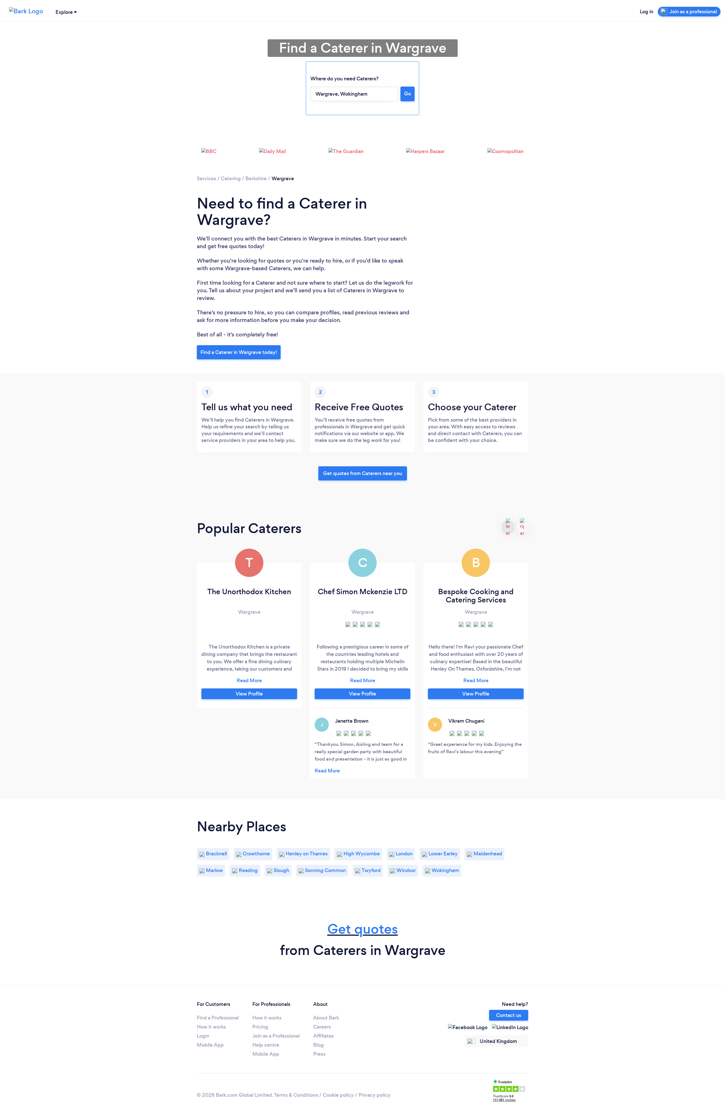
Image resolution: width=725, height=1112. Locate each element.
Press (319, 1054)
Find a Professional (218, 1017)
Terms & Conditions (296, 1095)
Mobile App (210, 1045)
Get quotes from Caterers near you (362, 473)
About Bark (326, 1017)
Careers (322, 1026)
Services (206, 178)
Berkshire (256, 178)
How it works (211, 1026)
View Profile (249, 693)
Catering (231, 178)
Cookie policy (338, 1095)
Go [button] (407, 93)
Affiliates (323, 1035)
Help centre (265, 1045)
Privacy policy (375, 1095)
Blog (318, 1045)
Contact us (508, 1015)
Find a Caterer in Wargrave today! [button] (239, 352)
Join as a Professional (276, 1035)
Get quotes (362, 929)
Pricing (260, 1026)
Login (203, 1035)
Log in (646, 11)
